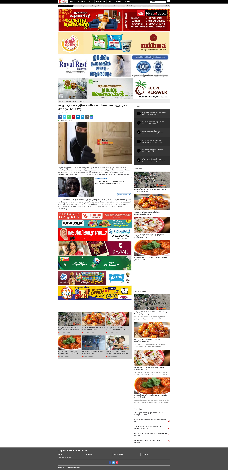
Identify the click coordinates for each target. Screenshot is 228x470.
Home (61, 101)
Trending (138, 409)
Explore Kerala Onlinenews (72, 451)
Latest (137, 106)
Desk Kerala (64, 113)
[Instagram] (117, 462)
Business (118, 1)
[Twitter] (113, 462)
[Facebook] (110, 462)
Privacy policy (118, 454)
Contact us (145, 454)
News (71, 1)
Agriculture (81, 1)
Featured (138, 169)
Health (110, 1)
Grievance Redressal (64, 457)
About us (89, 454)
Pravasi (127, 1)
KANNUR (82, 101)
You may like (140, 292)
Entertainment (100, 1)
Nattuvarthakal (71, 101)
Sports (90, 1)
